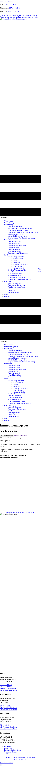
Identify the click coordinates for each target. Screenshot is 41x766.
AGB (6, 754)
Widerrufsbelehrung (10, 752)
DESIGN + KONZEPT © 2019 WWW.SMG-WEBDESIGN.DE (20, 758)
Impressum (7, 746)
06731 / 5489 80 (14, 8)
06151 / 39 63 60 (13, 11)
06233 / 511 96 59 (6, 687)
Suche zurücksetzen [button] (20, 435)
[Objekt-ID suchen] (20, 438)
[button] (6, 763)
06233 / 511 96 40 (10, 4)
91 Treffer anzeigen (7, 435)
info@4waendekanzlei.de (8, 688)
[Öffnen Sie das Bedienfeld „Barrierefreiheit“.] (1, 765)
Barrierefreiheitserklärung (12, 750)
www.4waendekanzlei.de (8, 690)
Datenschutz (8, 748)
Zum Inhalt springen (6, 1)
